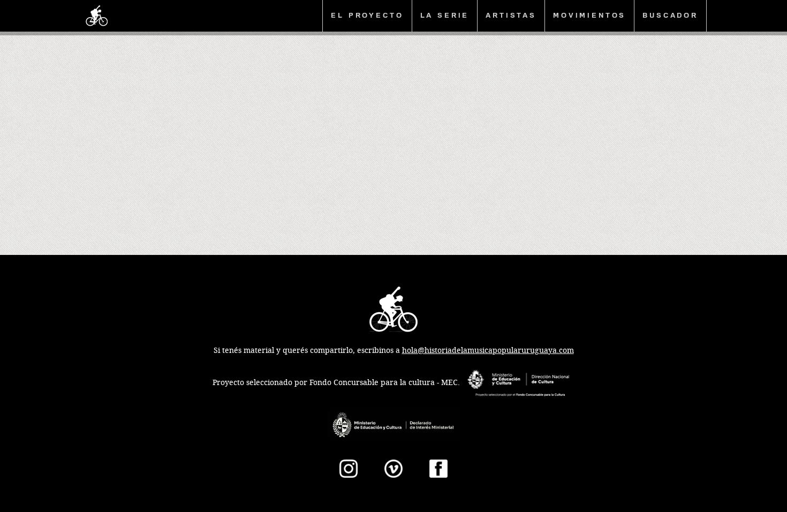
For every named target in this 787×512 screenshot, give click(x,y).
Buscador (670, 15)
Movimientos (589, 15)
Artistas (511, 15)
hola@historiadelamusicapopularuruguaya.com (488, 350)
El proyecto (367, 15)
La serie (445, 15)
